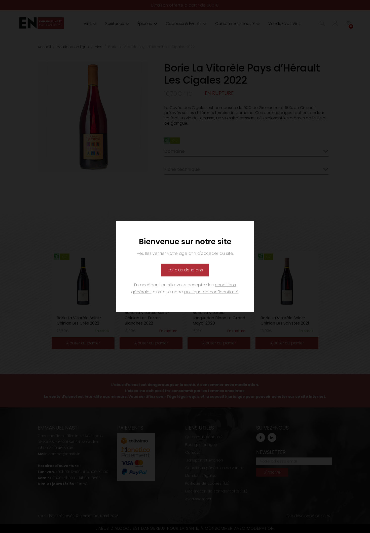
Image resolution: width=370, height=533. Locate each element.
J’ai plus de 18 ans (185, 270)
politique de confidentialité (211, 292)
